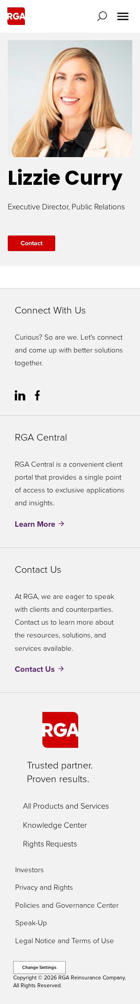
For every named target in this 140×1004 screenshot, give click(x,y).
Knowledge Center (55, 825)
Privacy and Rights (44, 887)
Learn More (35, 524)
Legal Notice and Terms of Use (64, 941)
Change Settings (39, 967)
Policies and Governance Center (67, 905)
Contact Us (35, 669)
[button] (103, 16)
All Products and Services (66, 805)
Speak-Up (31, 923)
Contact (31, 243)
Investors (29, 870)
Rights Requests (50, 843)
